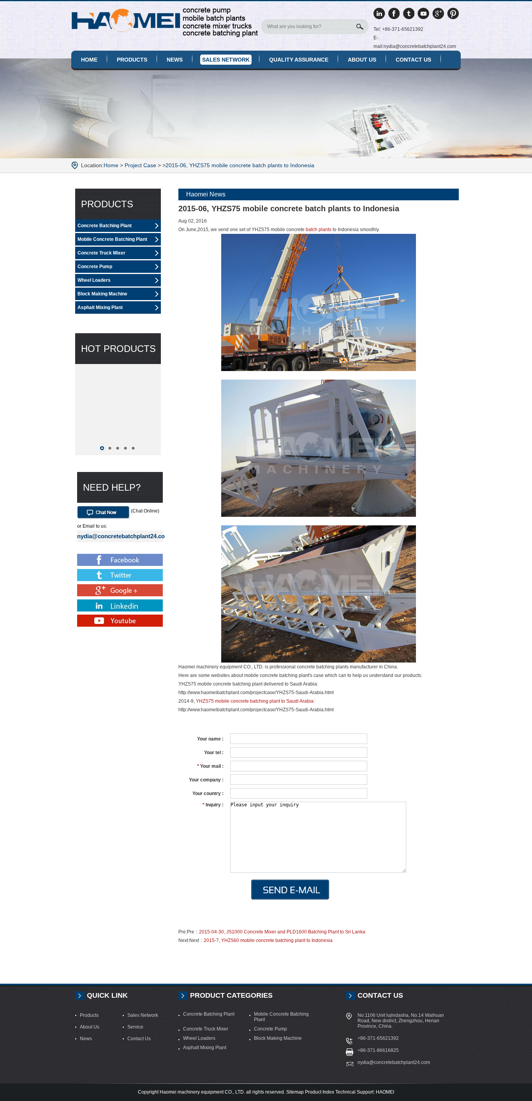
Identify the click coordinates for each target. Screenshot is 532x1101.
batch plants (318, 229)
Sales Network (226, 60)
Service (135, 1027)
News (175, 60)
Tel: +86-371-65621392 (398, 29)
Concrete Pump (95, 266)
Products (132, 60)
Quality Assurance (298, 60)
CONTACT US (380, 995)
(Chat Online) (144, 511)
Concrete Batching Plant (105, 225)
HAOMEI (385, 1092)
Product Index (319, 1092)
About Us (89, 1027)
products (107, 204)
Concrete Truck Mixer (101, 253)
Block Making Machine (102, 294)
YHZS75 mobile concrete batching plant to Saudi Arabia (255, 701)
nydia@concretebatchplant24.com (120, 536)
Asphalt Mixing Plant (100, 307)
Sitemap (295, 1092)
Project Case (140, 165)
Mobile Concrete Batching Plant (112, 239)
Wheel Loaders (94, 280)
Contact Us (413, 60)
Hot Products (118, 348)
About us (362, 60)
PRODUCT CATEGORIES (231, 995)
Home (89, 60)
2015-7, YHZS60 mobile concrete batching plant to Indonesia (268, 940)
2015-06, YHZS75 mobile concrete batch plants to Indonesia (240, 165)
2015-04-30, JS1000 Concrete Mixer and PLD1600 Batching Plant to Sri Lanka (282, 932)
